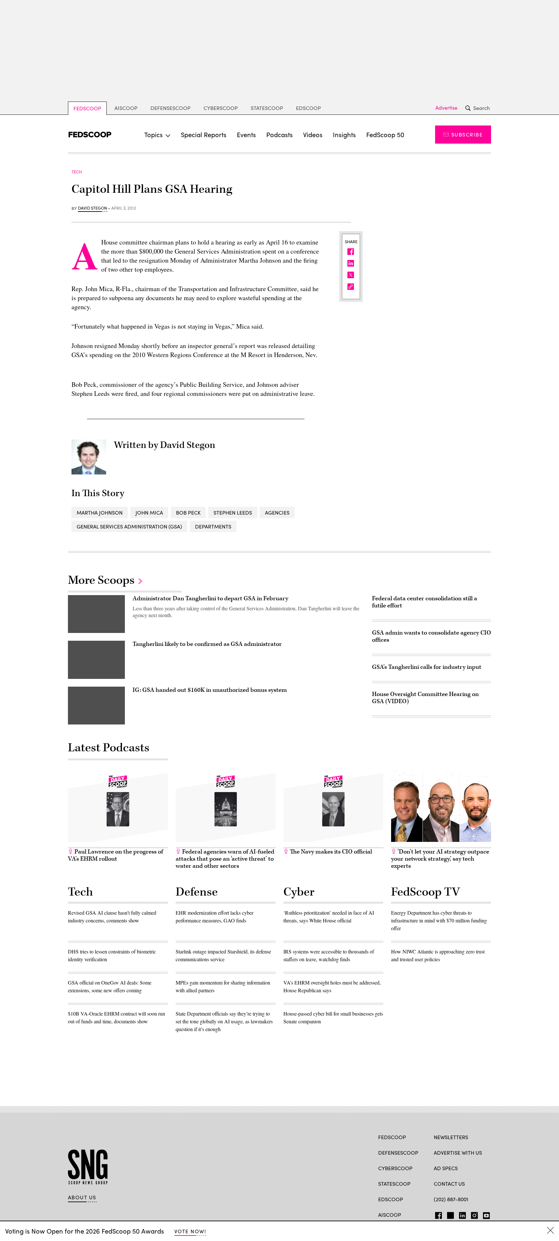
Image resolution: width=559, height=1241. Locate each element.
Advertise (446, 107)
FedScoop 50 (385, 134)
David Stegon (92, 208)
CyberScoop (220, 107)
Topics (153, 134)
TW (449, 1214)
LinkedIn (462, 1214)
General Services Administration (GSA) (129, 526)
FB (437, 1214)
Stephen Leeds (233, 512)
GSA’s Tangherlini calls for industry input (426, 667)
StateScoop (267, 107)
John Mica (149, 512)
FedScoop (87, 108)
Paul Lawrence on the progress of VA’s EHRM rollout (115, 855)
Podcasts (279, 134)
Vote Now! (190, 1231)
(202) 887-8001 (451, 1199)
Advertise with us (458, 1152)
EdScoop (308, 107)
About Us (82, 1197)
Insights (344, 134)
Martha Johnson (100, 512)
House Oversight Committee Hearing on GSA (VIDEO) (425, 697)
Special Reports (203, 134)
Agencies (277, 512)
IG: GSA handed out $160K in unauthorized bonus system (210, 690)
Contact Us (449, 1183)
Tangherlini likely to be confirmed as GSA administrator (207, 644)
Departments (213, 526)
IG (472, 1214)
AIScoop (126, 107)
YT (485, 1214)
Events (246, 134)
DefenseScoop (170, 107)
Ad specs (446, 1168)
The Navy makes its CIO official (330, 852)
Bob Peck (188, 512)
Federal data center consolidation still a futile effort (424, 602)
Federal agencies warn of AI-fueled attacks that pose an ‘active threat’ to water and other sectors (225, 859)
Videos (313, 134)
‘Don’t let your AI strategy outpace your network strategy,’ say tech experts (440, 859)
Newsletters (451, 1137)
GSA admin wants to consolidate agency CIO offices (431, 636)
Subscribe (467, 134)
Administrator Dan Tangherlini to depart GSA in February (210, 598)
